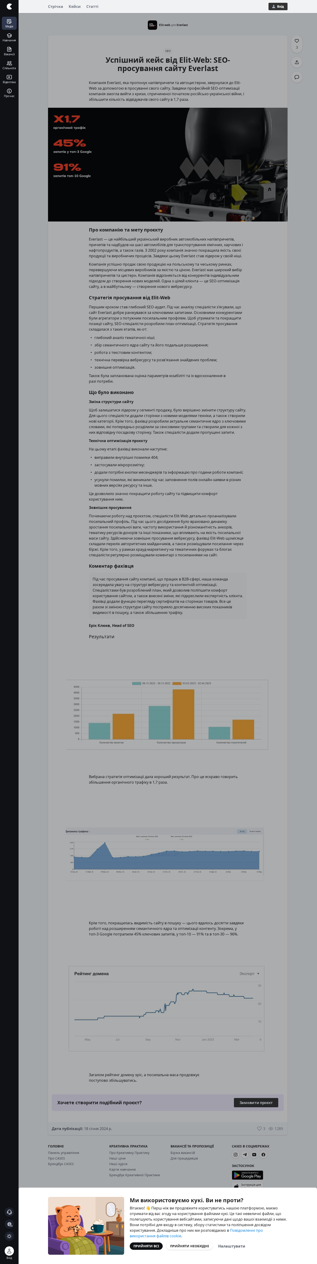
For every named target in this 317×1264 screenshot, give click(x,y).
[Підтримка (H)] (9, 1212)
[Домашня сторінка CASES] (9, 6)
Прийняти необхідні (189, 1246)
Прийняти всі (146, 1246)
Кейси (75, 6)
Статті (92, 6)
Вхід (280, 6)
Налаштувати (231, 1246)
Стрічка (55, 6)
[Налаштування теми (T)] (9, 1236)
